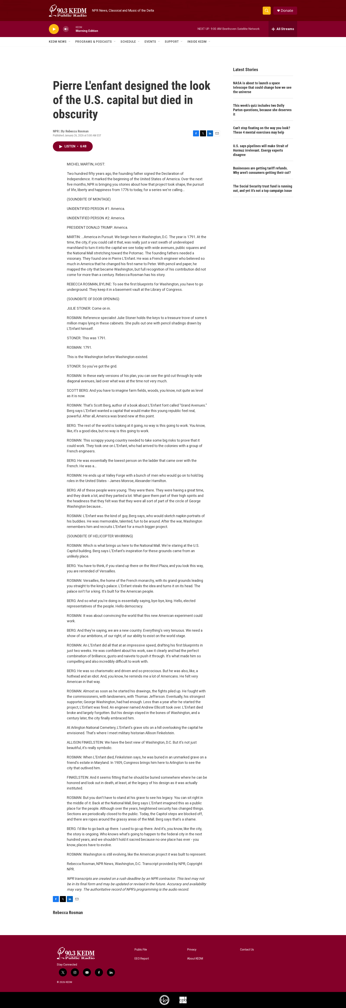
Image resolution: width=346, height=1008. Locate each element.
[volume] (65, 29)
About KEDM (195, 958)
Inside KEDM (197, 41)
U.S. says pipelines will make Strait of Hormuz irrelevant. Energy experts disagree (260, 150)
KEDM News (58, 41)
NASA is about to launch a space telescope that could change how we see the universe (262, 87)
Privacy (191, 949)
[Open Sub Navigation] (69, 41)
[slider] (72, 29)
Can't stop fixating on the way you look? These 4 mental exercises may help (261, 130)
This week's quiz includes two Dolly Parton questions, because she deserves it (262, 109)
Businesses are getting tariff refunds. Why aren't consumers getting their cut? (262, 170)
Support (172, 41)
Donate (287, 10)
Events (150, 41)
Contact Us (247, 949)
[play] (54, 29)
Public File (141, 949)
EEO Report (142, 958)
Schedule (128, 41)
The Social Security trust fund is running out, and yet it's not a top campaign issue (262, 188)
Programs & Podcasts (93, 41)
